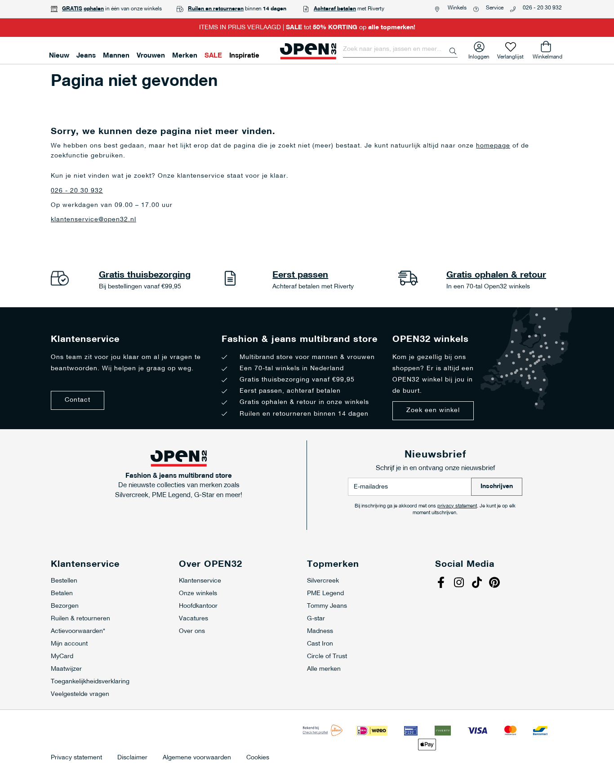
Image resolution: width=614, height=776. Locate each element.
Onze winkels (198, 593)
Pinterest (496, 583)
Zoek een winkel (433, 410)
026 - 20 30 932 (542, 8)
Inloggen (478, 55)
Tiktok (478, 583)
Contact (77, 400)
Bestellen (64, 581)
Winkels (457, 8)
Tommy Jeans (327, 606)
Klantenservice (200, 581)
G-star (316, 618)
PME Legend (325, 593)
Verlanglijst (510, 55)
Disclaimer (132, 758)
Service (494, 8)
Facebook (442, 583)
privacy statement (457, 506)
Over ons (192, 631)
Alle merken (324, 669)
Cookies (257, 758)
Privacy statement (76, 758)
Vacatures (193, 618)
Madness (320, 631)
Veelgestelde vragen (80, 694)
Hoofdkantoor (198, 606)
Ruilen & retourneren (80, 618)
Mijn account (69, 644)
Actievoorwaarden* (78, 631)
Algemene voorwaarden (197, 758)
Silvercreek (323, 581)
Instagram (460, 583)
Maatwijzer (66, 669)
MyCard (62, 656)
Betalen (62, 593)
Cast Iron (320, 644)
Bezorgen (65, 606)
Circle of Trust (327, 656)
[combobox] (400, 49)
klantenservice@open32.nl (93, 219)
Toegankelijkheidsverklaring (90, 681)
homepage (493, 146)
